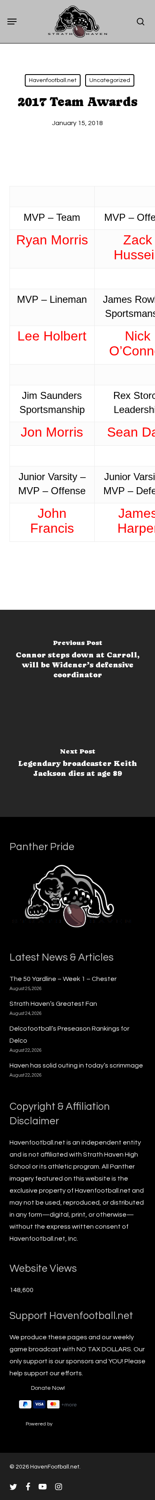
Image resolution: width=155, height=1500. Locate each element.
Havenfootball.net (52, 80)
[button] (12, 21)
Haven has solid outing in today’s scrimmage (76, 1065)
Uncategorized (109, 80)
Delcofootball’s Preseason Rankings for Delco (69, 1034)
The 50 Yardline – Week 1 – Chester (63, 979)
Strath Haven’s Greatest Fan (53, 1003)
